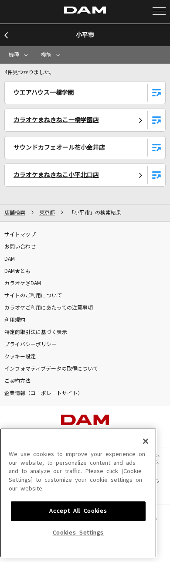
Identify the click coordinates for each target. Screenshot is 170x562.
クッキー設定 (20, 356)
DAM (9, 259)
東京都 (47, 212)
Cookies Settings (78, 532)
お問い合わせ (20, 246)
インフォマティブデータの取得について (51, 368)
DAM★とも (17, 271)
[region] (78, 493)
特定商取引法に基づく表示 (35, 332)
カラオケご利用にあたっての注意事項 (48, 307)
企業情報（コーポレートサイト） (43, 393)
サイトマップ (20, 234)
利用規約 (14, 320)
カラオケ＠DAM (22, 283)
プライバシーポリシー (30, 344)
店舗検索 (14, 212)
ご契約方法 (17, 381)
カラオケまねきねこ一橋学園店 (56, 120)
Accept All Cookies (78, 511)
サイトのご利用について (33, 295)
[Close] (145, 441)
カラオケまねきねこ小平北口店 (56, 175)
